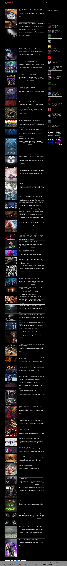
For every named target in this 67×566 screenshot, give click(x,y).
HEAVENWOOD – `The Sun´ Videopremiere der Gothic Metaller (56, 46)
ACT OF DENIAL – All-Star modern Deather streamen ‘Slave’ (30, 331)
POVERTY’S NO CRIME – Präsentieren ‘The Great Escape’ (29, 169)
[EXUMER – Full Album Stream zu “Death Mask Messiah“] (49, 126)
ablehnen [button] (49, 564)
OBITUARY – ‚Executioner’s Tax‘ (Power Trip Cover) (28, 257)
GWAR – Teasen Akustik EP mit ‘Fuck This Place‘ (27, 419)
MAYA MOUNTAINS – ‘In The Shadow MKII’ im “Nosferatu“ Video (30, 314)
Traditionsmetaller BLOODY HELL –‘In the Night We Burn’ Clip (30, 513)
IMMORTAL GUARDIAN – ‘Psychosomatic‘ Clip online (28, 61)
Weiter (24, 560)
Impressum (61, 564)
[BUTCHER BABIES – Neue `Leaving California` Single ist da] (49, 83)
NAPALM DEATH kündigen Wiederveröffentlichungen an (29, 29)
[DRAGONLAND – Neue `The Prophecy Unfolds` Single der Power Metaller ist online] (49, 93)
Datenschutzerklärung (55, 564)
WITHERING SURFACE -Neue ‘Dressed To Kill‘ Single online (29, 382)
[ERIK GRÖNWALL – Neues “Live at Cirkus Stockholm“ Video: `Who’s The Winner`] (49, 67)
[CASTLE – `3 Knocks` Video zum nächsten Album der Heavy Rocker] (49, 31)
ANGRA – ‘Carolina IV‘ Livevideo (24, 447)
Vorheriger (7, 560)
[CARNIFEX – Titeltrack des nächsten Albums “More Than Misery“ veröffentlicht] (49, 99)
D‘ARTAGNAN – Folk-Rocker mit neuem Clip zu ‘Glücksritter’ (29, 278)
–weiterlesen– (21, 16)
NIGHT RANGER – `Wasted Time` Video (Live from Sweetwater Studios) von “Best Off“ (57, 77)
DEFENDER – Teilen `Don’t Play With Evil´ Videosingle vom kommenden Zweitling (56, 51)
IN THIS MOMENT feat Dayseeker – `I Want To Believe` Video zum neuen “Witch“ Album (57, 120)
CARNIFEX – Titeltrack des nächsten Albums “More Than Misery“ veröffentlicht (56, 98)
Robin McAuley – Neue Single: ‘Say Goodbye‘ (27, 22)
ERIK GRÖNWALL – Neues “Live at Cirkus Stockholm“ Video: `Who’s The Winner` (57, 67)
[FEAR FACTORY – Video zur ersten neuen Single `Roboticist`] (49, 104)
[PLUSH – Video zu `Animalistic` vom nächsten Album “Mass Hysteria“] (49, 41)
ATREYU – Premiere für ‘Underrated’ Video (26, 250)
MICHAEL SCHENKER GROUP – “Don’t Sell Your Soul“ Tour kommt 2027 (57, 87)
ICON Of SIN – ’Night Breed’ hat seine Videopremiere (28, 366)
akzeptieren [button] (45, 564)
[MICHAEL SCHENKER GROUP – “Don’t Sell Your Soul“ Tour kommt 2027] (49, 88)
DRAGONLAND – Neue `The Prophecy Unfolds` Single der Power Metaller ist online (56, 93)
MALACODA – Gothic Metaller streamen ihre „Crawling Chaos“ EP (31, 107)
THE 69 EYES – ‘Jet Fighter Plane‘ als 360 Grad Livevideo (29, 486)
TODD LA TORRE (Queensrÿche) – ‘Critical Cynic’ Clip (28, 539)
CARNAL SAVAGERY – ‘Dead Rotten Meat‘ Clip (27, 100)
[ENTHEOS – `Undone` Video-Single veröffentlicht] (49, 73)
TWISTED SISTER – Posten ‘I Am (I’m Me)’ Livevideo (28, 241)
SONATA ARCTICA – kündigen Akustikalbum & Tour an (28, 138)
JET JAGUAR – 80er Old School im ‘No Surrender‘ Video (29, 438)
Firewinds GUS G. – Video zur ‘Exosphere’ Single (27, 87)
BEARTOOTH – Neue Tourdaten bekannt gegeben (28, 390)
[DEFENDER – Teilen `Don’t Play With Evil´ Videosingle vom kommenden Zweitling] (49, 52)
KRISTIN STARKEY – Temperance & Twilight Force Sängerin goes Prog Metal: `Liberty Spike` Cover (57, 109)
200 (12, 560)
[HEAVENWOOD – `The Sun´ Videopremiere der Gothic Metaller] (49, 46)
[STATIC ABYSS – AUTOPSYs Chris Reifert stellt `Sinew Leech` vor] (49, 36)
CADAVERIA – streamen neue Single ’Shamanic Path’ (28, 194)
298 (14, 560)
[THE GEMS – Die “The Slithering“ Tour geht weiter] (49, 26)
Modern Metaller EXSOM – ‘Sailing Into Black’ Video (28, 233)
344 (21, 560)
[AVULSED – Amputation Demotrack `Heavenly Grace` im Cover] (49, 57)
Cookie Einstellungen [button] (38, 564)
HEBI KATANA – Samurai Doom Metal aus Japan (27, 74)
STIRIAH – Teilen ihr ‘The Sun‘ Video (25, 375)
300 (19, 560)
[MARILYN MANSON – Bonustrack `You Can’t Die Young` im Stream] (49, 62)
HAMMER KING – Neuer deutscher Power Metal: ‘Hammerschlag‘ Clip (31, 220)
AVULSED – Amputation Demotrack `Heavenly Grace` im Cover (57, 57)
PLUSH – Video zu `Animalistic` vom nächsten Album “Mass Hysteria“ (56, 40)
